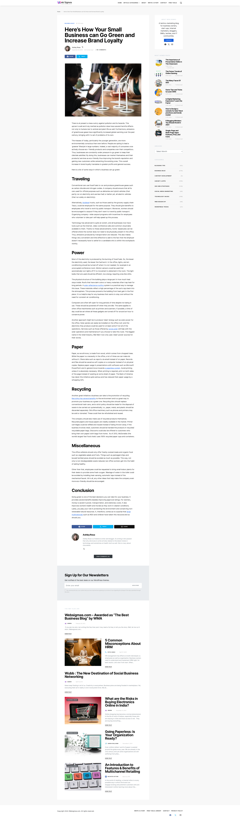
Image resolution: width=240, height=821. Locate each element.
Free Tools (173, 2)
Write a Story (153, 2)
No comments (101, 49)
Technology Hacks (162, 196)
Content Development (163, 176)
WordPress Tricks (162, 207)
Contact (163, 2)
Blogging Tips (160, 165)
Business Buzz (69, 23)
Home (120, 2)
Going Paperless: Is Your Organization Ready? (120, 735)
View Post (68, 633)
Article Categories (130, 2)
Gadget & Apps (160, 181)
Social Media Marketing (164, 191)
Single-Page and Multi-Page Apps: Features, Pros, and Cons (173, 134)
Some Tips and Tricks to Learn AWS (174, 91)
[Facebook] (165, 44)
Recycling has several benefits (84, 398)
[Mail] (172, 44)
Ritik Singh (111, 652)
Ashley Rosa (76, 47)
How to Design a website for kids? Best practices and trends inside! (174, 112)
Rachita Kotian (113, 776)
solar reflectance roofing (94, 285)
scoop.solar (113, 329)
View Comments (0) (103, 556)
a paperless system (112, 368)
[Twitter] (168, 44)
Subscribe (135, 585)
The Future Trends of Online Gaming (174, 72)
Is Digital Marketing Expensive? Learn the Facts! (174, 101)
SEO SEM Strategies (162, 186)
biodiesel (85, 203)
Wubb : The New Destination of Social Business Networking (101, 675)
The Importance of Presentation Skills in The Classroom (174, 62)
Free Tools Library (154, 811)
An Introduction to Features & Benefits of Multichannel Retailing (122, 768)
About (144, 2)
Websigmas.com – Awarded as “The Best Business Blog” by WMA (97, 616)
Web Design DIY (160, 201)
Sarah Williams (113, 743)
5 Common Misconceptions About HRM (123, 643)
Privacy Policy (177, 811)
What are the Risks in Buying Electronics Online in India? (121, 702)
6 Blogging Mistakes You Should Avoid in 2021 (173, 123)
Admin (69, 623)
